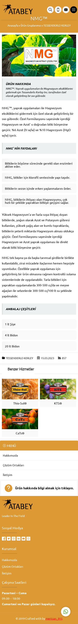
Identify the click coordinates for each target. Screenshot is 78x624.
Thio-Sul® (20, 403)
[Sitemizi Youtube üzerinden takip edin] (23, 538)
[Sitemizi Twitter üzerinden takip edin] (9, 538)
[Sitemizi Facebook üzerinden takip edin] (4, 538)
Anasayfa (13, 25)
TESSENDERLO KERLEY (57, 25)
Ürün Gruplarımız (31, 25)
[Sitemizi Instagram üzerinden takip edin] (14, 538)
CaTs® (20, 433)
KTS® (58, 403)
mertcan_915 (54, 618)
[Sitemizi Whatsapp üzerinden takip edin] (28, 538)
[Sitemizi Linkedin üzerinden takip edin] (18, 538)
